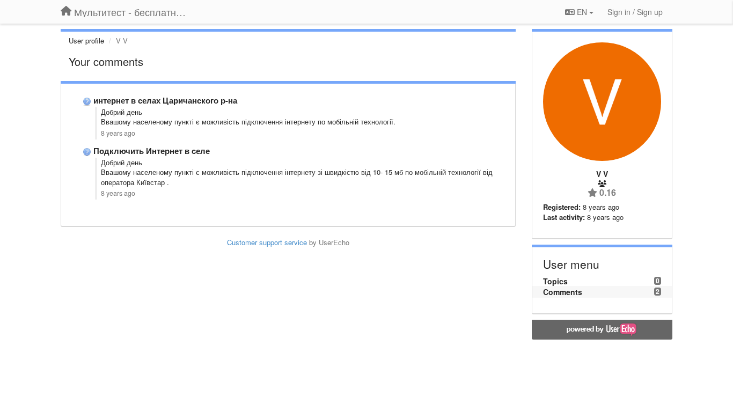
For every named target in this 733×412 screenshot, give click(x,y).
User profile (86, 40)
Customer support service (267, 242)
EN (582, 11)
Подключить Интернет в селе (151, 151)
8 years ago (118, 133)
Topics (555, 281)
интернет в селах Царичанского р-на (165, 100)
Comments (562, 291)
